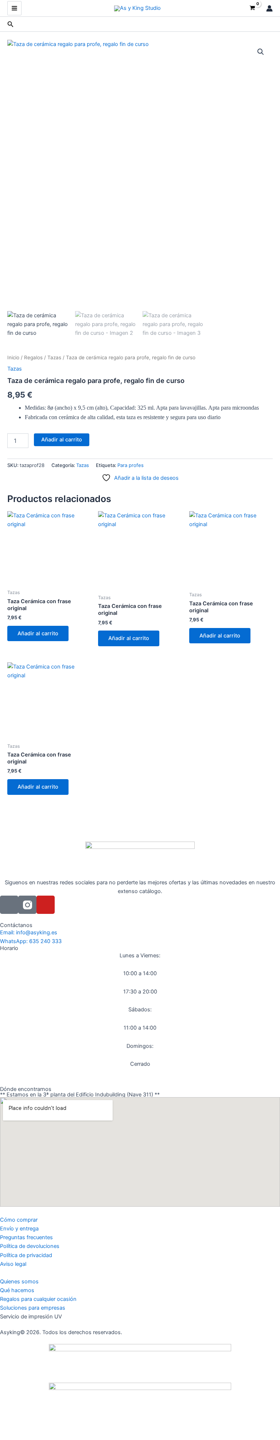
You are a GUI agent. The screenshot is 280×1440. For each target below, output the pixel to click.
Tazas (54, 357)
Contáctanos (16, 925)
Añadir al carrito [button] (38, 633)
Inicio (13, 357)
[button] (10, 24)
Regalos (33, 357)
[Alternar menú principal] (14, 8)
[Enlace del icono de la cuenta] (269, 8)
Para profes (130, 465)
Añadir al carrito (61, 439)
